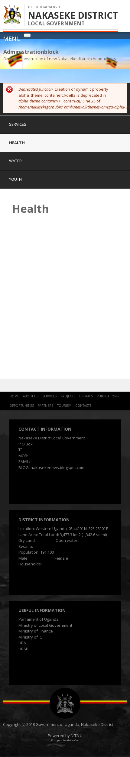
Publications (108, 396)
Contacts (83, 405)
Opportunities (21, 405)
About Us (30, 396)
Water (15, 160)
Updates (86, 396)
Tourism (64, 405)
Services (17, 124)
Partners (45, 405)
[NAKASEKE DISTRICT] (12, 21)
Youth (15, 179)
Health (17, 142)
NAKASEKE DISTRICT (73, 15)
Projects (67, 396)
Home (14, 396)
